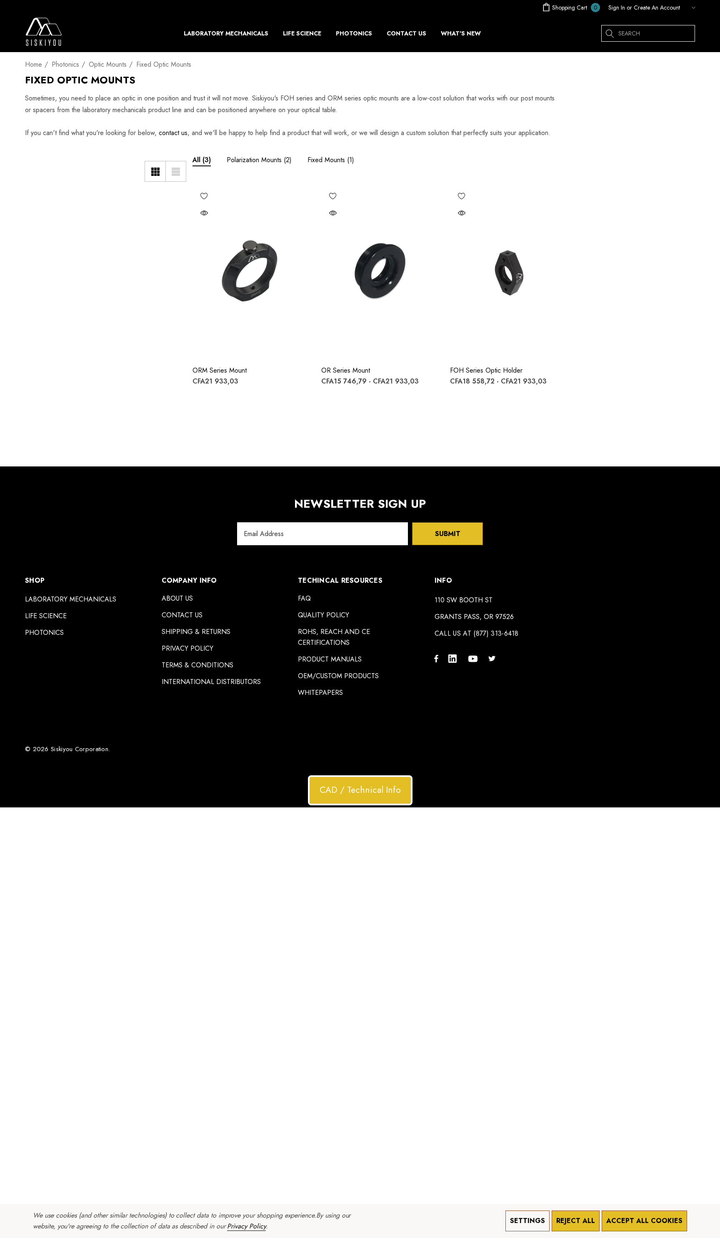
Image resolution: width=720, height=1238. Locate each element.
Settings (527, 1220)
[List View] (175, 171)
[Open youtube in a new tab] (474, 658)
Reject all (575, 1220)
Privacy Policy (246, 1226)
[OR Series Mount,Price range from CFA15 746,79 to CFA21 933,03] (379, 271)
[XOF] (689, 7)
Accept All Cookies (644, 1220)
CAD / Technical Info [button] (360, 790)
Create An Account (657, 7)
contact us (173, 133)
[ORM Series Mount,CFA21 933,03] (250, 271)
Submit (447, 534)
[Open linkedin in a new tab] (454, 658)
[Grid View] (155, 171)
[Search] (609, 33)
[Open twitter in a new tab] (493, 658)
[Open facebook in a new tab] (436, 658)
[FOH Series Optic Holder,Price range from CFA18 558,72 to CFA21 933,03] (508, 271)
